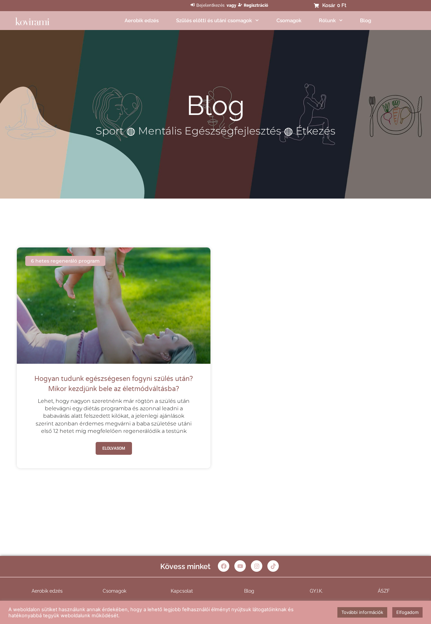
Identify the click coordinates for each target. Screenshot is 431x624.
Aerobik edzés (142, 21)
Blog (365, 21)
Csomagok (288, 21)
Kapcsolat (182, 591)
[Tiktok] (273, 566)
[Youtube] (240, 566)
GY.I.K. (316, 591)
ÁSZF (384, 591)
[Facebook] (223, 566)
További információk (362, 612)
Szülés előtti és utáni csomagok (214, 21)
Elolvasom (113, 448)
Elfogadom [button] (407, 612)
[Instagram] (256, 566)
